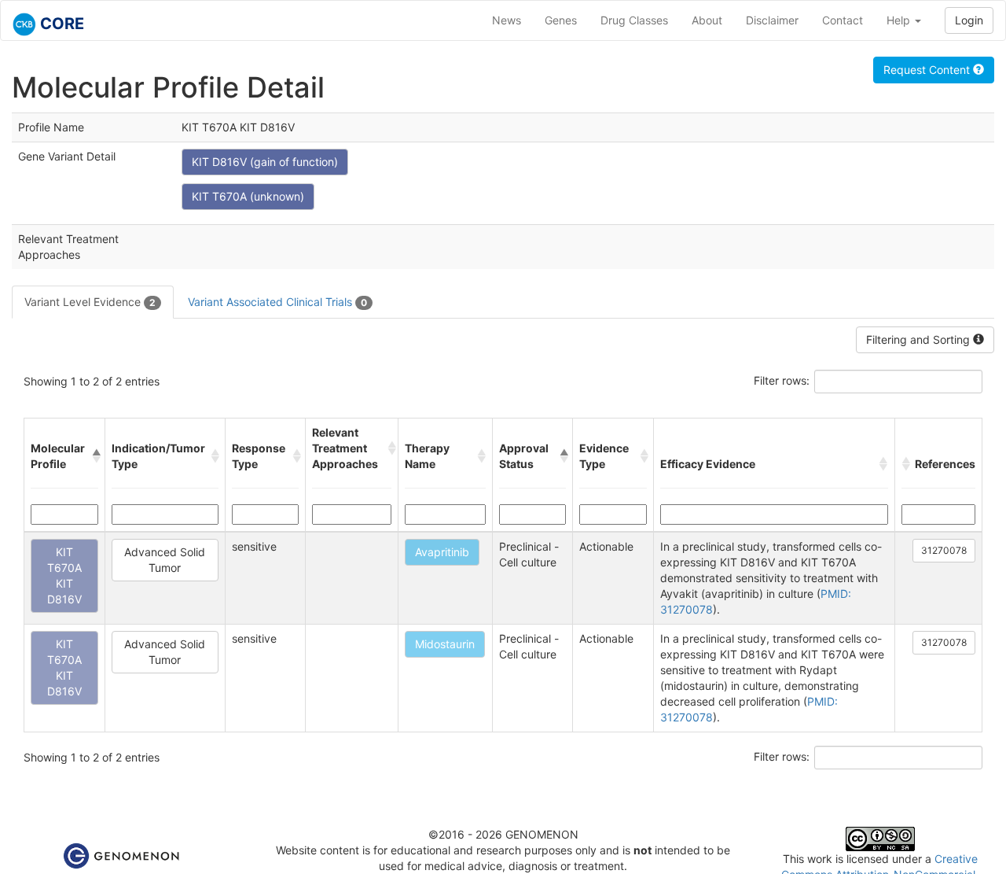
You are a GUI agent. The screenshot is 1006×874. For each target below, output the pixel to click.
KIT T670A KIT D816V (64, 575)
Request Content (928, 69)
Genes (561, 20)
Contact (842, 20)
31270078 (944, 550)
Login (969, 20)
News (506, 20)
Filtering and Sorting (919, 339)
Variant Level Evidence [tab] (90, 301)
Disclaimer (772, 20)
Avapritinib (442, 552)
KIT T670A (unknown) (248, 196)
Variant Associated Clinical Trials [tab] (277, 301)
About (707, 20)
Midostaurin (445, 644)
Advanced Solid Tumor (164, 559)
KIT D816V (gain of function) (265, 161)
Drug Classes (634, 20)
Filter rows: (782, 380)
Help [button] (900, 20)
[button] (95, 456)
